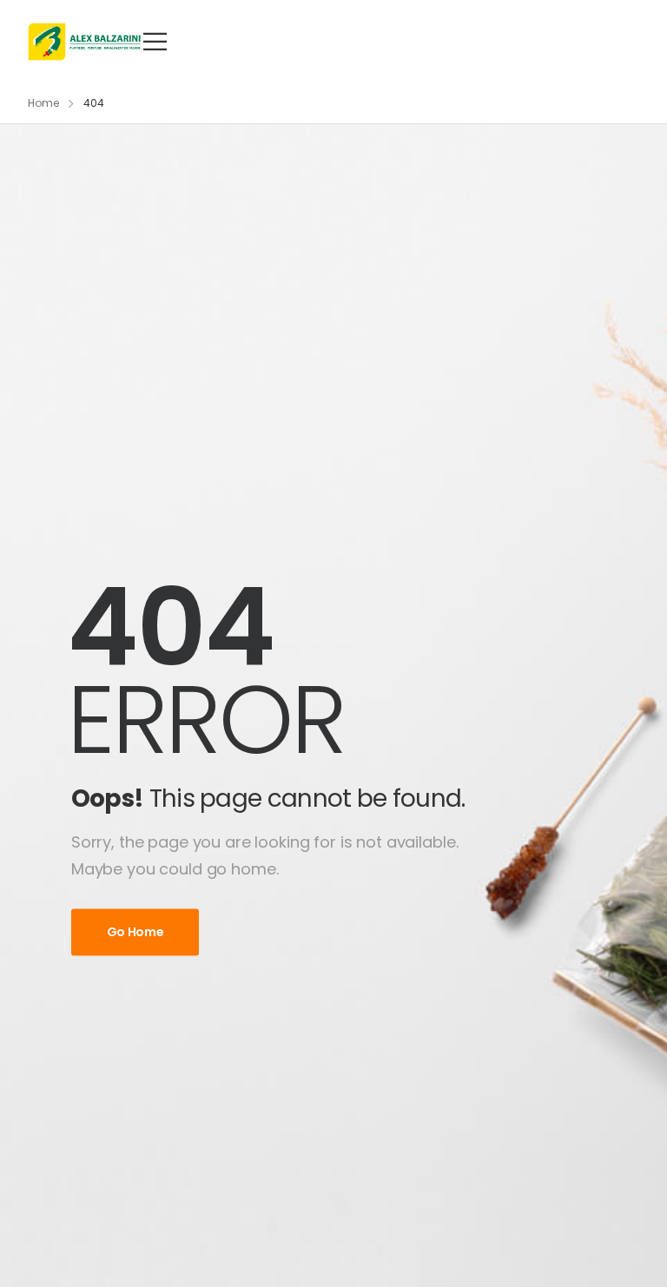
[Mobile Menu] (155, 41)
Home (43, 103)
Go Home (135, 932)
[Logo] (84, 41)
